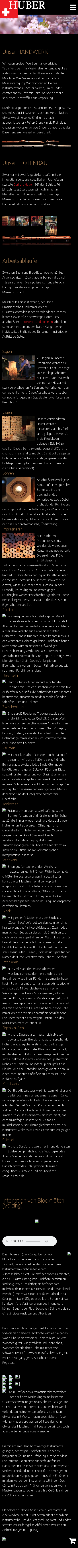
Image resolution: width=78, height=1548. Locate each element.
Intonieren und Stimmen (37, 322)
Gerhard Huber (23, 184)
